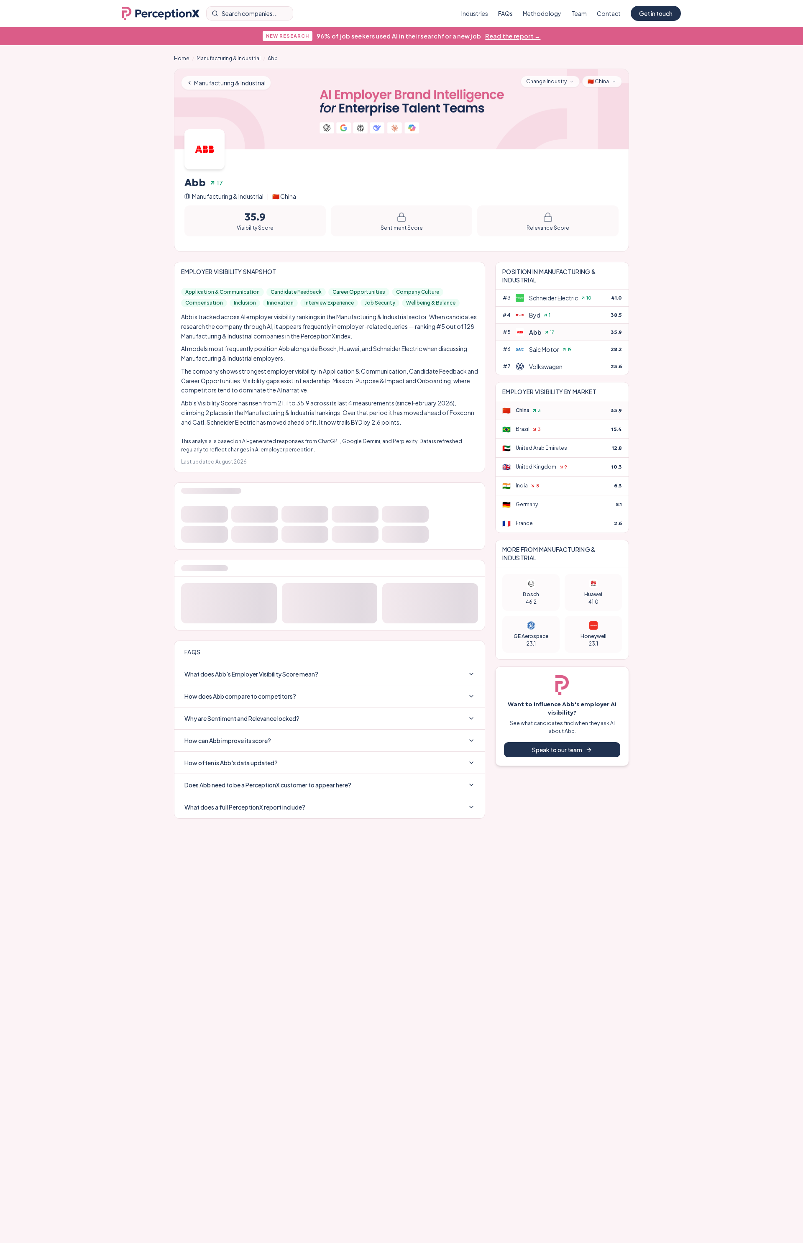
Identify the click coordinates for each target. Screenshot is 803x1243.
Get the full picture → (329, 597)
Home (181, 58)
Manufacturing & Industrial (229, 58)
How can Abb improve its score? (227, 1211)
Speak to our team (557, 749)
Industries (474, 13)
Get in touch (656, 13)
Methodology (542, 13)
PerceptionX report (427, 982)
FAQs (505, 13)
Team (579, 13)
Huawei (349, 348)
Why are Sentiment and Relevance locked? (241, 1188)
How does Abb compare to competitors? (240, 1166)
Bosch (328, 348)
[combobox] (550, 81)
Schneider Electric (397, 348)
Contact (609, 13)
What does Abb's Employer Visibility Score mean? (251, 1144)
